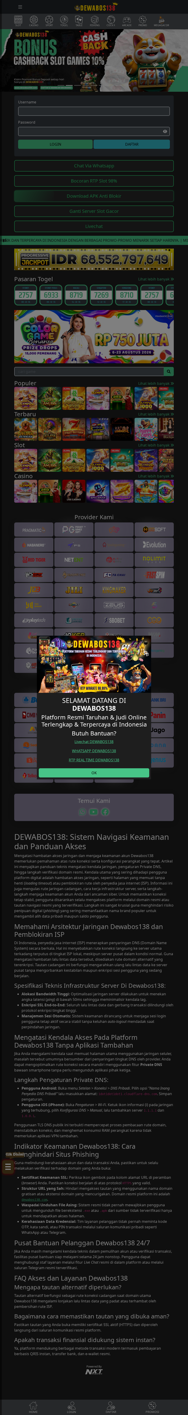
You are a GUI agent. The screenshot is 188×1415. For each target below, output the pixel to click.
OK (94, 772)
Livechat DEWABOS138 (94, 741)
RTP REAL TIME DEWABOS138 (94, 760)
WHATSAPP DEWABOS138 (94, 750)
